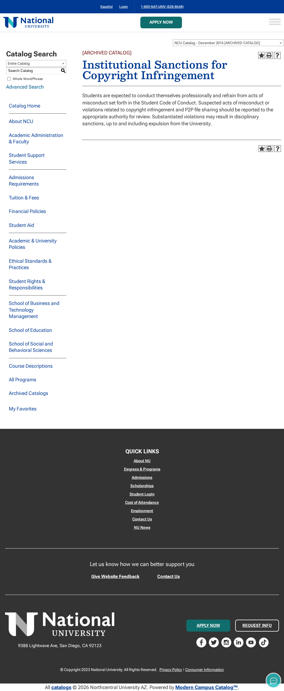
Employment (142, 511)
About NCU (21, 121)
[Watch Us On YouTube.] (251, 642)
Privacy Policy (170, 669)
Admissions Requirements (24, 180)
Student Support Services (27, 158)
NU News (142, 527)
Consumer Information (204, 669)
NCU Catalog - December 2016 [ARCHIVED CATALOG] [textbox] (217, 43)
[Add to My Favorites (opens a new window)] (261, 55)
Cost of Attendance (142, 502)
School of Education (30, 330)
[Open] (275, 22)
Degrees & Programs (142, 469)
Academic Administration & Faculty (36, 138)
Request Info (257, 625)
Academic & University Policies (33, 244)
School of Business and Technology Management (34, 309)
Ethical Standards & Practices (30, 264)
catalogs (61, 687)
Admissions (142, 477)
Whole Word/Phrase (28, 79)
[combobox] (228, 42)
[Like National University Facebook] (201, 642)
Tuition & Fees (24, 198)
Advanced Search (25, 87)
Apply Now (161, 22)
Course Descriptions (31, 366)
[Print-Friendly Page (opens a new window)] (269, 55)
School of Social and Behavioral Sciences (31, 347)
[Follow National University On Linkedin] (239, 642)
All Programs (22, 379)
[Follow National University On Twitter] (214, 642)
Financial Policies (27, 211)
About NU (142, 461)
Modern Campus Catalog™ (206, 687)
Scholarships (142, 486)
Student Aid (21, 225)
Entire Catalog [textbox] (19, 63)
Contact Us (142, 519)
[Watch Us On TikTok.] (263, 642)
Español (106, 7)
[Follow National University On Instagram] (226, 642)
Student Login (142, 494)
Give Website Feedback (115, 576)
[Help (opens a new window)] (277, 55)
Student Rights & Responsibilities (27, 284)
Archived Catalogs (28, 393)
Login (123, 7)
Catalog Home (24, 106)
